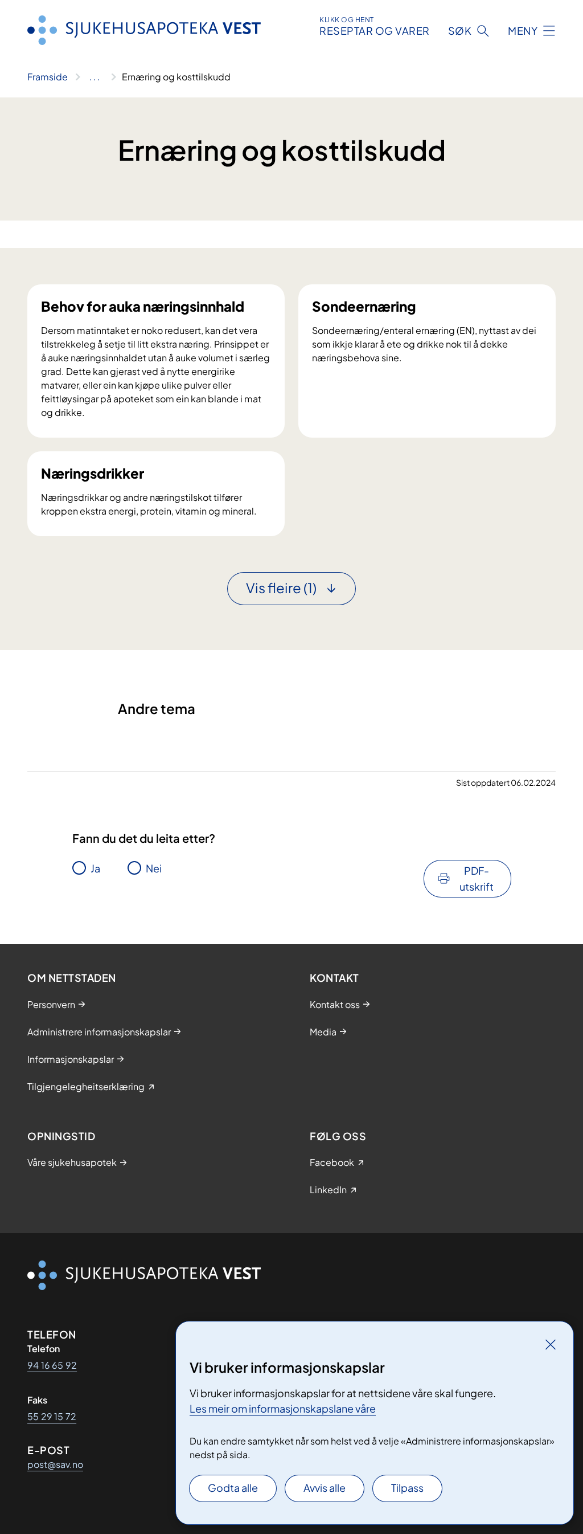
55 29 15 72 (51, 1416)
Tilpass (407, 1487)
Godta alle (233, 1487)
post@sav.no (55, 1464)
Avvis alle (324, 1487)
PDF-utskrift (476, 878)
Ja (95, 868)
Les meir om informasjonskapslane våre (283, 1408)
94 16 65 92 (52, 1365)
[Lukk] (550, 1344)
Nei (154, 868)
